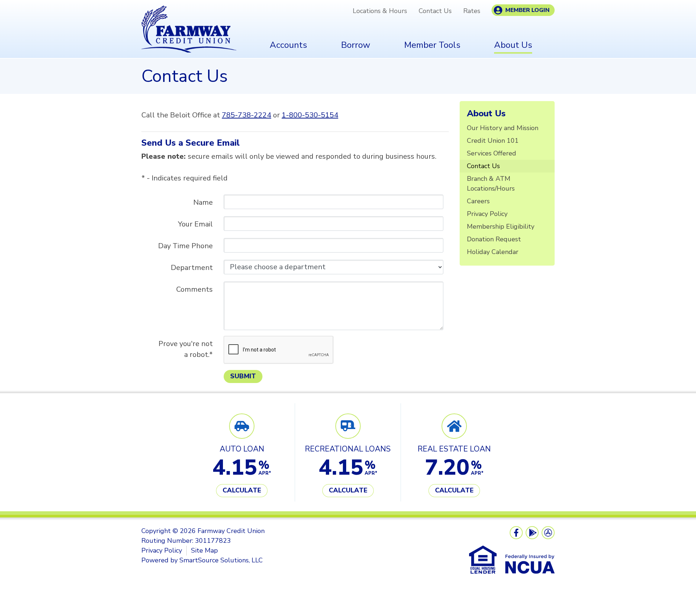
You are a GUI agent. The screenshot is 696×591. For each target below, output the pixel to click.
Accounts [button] (288, 45)
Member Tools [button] (432, 45)
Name (203, 202)
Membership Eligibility (500, 226)
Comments (194, 289)
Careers (478, 201)
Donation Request (494, 239)
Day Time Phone (185, 246)
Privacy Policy (487, 213)
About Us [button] (513, 45)
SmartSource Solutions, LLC (221, 560)
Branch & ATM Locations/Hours (491, 183)
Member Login (527, 10)
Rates (471, 11)
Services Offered (491, 153)
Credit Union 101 (493, 140)
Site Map (204, 550)
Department (192, 267)
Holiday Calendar (492, 251)
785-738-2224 (246, 115)
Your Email (195, 224)
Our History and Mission (502, 128)
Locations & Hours (380, 11)
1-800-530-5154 (310, 115)
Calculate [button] (242, 490)
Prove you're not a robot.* (185, 349)
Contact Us (435, 11)
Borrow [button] (355, 45)
